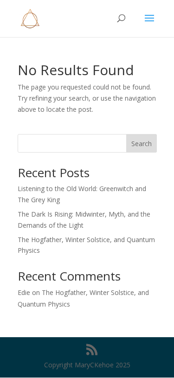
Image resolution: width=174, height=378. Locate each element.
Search (141, 143)
